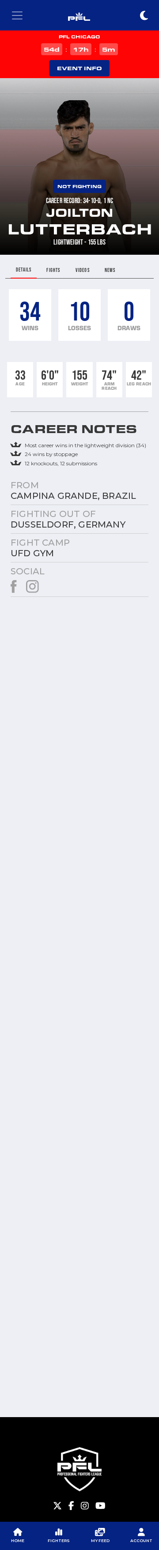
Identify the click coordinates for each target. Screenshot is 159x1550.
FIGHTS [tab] (53, 270)
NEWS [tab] (110, 270)
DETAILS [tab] (23, 269)
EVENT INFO (79, 68)
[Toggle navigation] (17, 15)
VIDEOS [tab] (83, 270)
